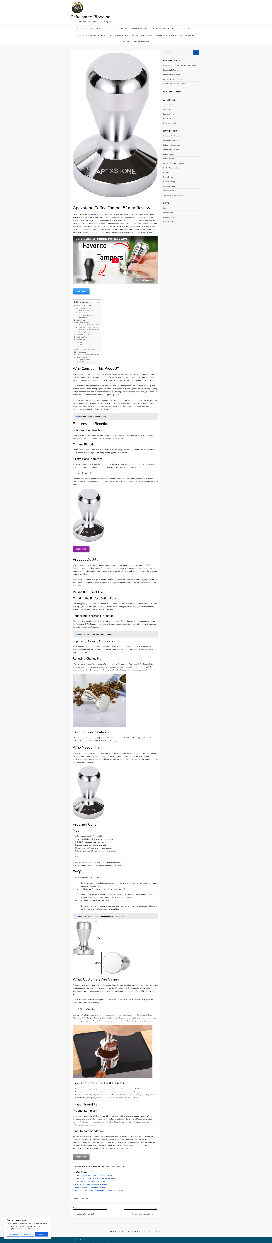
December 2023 (169, 123)
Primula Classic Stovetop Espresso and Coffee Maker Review (99, 1190)
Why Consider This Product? (85, 305)
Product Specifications (83, 334)
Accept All (41, 1234)
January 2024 (168, 118)
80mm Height (83, 318)
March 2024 (168, 109)
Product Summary (85, 360)
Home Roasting (186, 35)
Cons (80, 344)
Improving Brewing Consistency (89, 330)
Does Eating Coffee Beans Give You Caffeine (180, 65)
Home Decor (168, 177)
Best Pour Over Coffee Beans (174, 84)
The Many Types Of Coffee (164, 29)
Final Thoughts (81, 357)
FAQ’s (78, 347)
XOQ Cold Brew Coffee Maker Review (90, 1181)
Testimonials (133, 1231)
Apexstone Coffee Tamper (103, 214)
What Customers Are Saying (85, 349)
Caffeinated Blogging (90, 17)
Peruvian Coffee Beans (172, 74)
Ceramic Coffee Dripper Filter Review (90, 1187)
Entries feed (168, 213)
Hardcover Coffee (100, 29)
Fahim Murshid (102, 1240)
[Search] (196, 52)
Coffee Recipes (188, 29)
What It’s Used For (82, 323)
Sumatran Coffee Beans (172, 70)
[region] (27, 1227)
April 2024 (167, 105)
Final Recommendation (87, 362)
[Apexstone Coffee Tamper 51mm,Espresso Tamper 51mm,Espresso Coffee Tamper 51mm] (88, 515)
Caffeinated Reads (140, 29)
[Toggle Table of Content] (96, 302)
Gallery (147, 1231)
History (166, 172)
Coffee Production (170, 154)
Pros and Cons (80, 340)
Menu (121, 1231)
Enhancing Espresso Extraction (88, 327)
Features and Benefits (83, 308)
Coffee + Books (120, 29)
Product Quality (81, 320)
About (113, 1231)
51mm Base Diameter (86, 315)
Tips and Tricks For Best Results (87, 355)
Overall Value (81, 352)
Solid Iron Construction (86, 311)
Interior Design (169, 186)
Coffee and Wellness (142, 35)
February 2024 (169, 114)
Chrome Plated (83, 313)
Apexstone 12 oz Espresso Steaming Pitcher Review (96, 1178)
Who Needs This (81, 337)
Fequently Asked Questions (136, 42)
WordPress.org (169, 222)
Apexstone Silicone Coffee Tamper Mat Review (93, 1175)
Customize (14, 1234)
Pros (80, 342)
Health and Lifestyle (171, 168)
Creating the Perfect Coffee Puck (89, 325)
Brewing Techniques (118, 35)
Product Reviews (80, 1198)
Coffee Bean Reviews (166, 35)
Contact (158, 1231)
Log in (165, 208)
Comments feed (169, 217)
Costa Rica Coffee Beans (172, 79)
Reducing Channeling (85, 332)
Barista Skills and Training (91, 35)
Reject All (27, 1234)
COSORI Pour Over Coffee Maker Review (91, 1184)
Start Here (82, 29)
